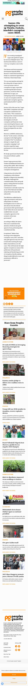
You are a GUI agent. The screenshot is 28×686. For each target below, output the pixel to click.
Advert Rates (6, 656)
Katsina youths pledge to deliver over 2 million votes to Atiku (13, 383)
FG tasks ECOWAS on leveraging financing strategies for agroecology (14, 347)
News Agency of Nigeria (9, 362)
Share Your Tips (7, 654)
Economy (6, 507)
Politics (6, 378)
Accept (14, 674)
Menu (9, 19)
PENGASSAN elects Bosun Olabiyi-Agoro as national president (12, 512)
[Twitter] (7, 304)
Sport (5, 440)
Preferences (14, 682)
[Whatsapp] (9, 304)
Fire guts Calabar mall (10, 543)
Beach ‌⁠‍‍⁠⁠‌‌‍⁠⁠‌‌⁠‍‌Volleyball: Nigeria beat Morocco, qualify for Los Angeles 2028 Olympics (13, 445)
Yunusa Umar (6, 422)
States (5, 406)
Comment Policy (7, 647)
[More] (12, 304)
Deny (14, 678)
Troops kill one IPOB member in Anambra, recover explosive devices (14, 411)
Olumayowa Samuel (10, 36)
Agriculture (8, 342)
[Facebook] (4, 304)
